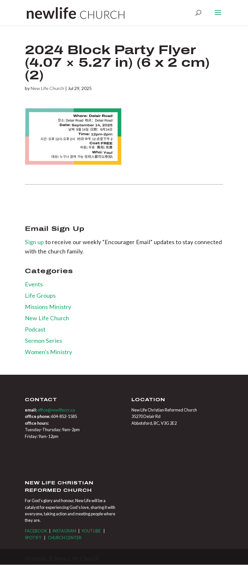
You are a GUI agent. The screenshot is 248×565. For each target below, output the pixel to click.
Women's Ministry (48, 351)
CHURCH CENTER (64, 537)
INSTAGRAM (64, 530)
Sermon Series (43, 340)
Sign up (35, 241)
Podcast (35, 329)
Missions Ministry (48, 306)
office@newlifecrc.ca (56, 409)
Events (34, 284)
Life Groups (40, 295)
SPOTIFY (33, 537)
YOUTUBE (91, 530)
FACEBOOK (36, 530)
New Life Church (47, 88)
